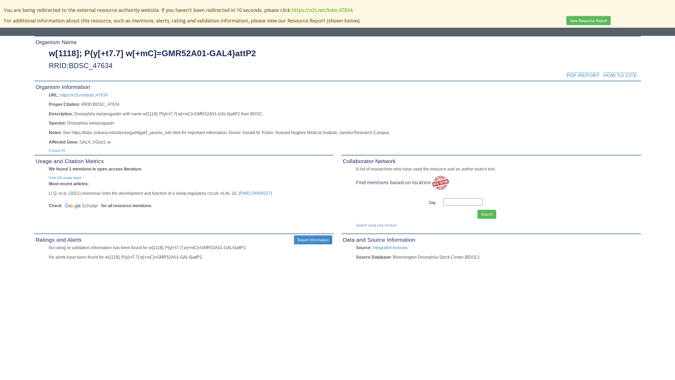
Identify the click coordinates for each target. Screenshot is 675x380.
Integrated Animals (390, 247)
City (432, 203)
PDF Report (583, 75)
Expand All (57, 151)
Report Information (313, 240)
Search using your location (376, 225)
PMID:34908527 (255, 193)
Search (487, 214)
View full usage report (65, 178)
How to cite (620, 75)
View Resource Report (588, 20)
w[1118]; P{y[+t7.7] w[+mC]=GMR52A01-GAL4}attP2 (152, 53)
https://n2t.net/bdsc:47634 (322, 10)
